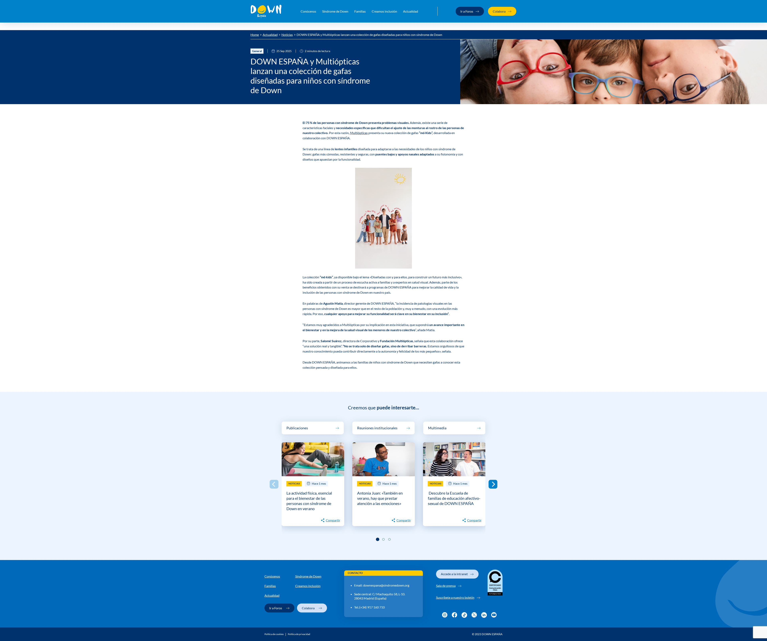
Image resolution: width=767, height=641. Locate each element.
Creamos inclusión (384, 11)
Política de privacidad (299, 634)
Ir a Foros (466, 11)
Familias (360, 11)
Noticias (287, 34)
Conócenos (308, 11)
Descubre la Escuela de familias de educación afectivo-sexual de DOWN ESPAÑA (454, 498)
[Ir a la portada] (266, 11)
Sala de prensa (446, 586)
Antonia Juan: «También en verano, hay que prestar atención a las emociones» (380, 498)
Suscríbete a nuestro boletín (455, 597)
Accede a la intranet (454, 574)
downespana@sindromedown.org (386, 585)
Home (254, 34)
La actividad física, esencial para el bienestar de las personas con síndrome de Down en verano (309, 501)
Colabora (499, 11)
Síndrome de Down (335, 11)
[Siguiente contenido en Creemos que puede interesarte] (493, 484)
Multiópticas (359, 133)
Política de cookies (274, 634)
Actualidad (410, 11)
